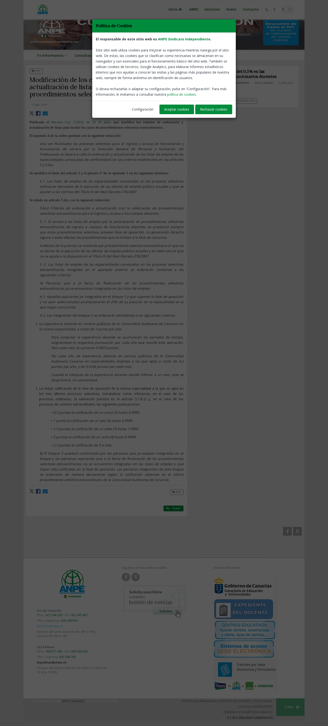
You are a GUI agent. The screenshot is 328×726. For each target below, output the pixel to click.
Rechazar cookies (213, 109)
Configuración (142, 109)
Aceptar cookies (176, 109)
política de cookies (181, 94)
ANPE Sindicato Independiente (184, 39)
